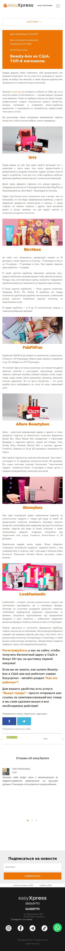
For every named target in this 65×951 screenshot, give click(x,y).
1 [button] (27, 820)
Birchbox (32, 249)
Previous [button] (1, 739)
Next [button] (63, 739)
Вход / (39, 5)
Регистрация (47, 5)
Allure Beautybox (32, 424)
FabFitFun (32, 347)
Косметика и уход (18, 50)
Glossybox (32, 507)
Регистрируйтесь (14, 650)
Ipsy (33, 157)
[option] (13, 737)
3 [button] (36, 820)
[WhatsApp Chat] (57, 927)
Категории (32, 22)
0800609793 (32, 903)
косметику (16, 92)
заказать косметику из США (23, 885)
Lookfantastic (32, 594)
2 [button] (32, 820)
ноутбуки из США (46, 885)
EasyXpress (39, 940)
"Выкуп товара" (14, 693)
